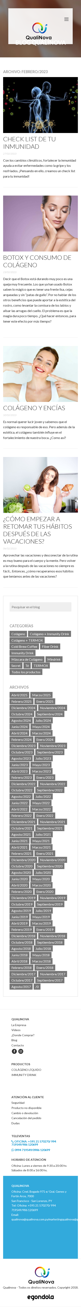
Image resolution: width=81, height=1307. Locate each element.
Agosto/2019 (21, 911)
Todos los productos (25, 672)
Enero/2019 (44, 929)
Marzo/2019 (41, 923)
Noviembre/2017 (52, 974)
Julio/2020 (43, 872)
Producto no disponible (26, 1108)
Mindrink (54, 659)
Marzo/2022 (41, 809)
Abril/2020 (19, 885)
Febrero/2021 (21, 853)
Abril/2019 (19, 923)
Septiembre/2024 (50, 714)
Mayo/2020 (41, 879)
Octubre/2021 (21, 828)
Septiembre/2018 (50, 942)
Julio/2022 (43, 796)
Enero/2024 (44, 739)
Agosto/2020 (21, 872)
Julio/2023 (43, 758)
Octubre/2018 (21, 942)
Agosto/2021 (21, 834)
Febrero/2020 (21, 891)
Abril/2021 (19, 847)
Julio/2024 (43, 720)
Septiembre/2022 (50, 790)
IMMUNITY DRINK (23, 1075)
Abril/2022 (19, 809)
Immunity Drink (22, 653)
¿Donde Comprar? (22, 1035)
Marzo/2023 (41, 771)
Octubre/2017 (21, 980)
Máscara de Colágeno (27, 659)
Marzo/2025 (41, 695)
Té (27, 665)
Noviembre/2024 (52, 708)
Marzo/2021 (41, 847)
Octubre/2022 (21, 790)
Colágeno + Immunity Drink (49, 634)
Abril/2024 (19, 733)
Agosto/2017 (21, 987)
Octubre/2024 (21, 714)
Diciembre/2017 (23, 974)
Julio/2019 (43, 911)
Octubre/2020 (21, 866)
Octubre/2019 (21, 904)
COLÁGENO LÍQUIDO (26, 1069)
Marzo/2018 (41, 961)
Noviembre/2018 (52, 936)
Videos (16, 1030)
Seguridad (18, 1102)
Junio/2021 (19, 841)
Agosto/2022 (21, 796)
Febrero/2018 (21, 968)
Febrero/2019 (21, 929)
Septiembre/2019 (50, 904)
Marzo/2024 (41, 733)
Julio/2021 (43, 834)
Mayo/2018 (41, 955)
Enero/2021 (44, 853)
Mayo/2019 (41, 917)
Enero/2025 (44, 701)
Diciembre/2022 (23, 784)
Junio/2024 (19, 727)
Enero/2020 (44, 891)
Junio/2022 (19, 803)
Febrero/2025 (21, 701)
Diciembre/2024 (23, 708)
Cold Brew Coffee (24, 646)
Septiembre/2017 (50, 980)
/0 (37, 987)
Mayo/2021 (41, 841)
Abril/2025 (19, 695)
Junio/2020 (19, 879)
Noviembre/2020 (52, 860)
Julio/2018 (43, 948)
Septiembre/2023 (50, 752)
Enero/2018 (44, 968)
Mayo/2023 (41, 765)
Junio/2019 (19, 917)
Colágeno (18, 634)
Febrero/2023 (21, 777)
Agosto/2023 (21, 758)
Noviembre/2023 (52, 746)
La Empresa (18, 1025)
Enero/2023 (44, 777)
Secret (16, 665)
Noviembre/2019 (52, 898)
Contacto (17, 1045)
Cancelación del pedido (26, 1118)
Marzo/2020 (41, 885)
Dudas (15, 1123)
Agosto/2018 (21, 948)
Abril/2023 (19, 771)
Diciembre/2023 (23, 746)
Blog (14, 1040)
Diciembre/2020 (23, 860)
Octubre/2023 (21, 752)
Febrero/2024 (21, 739)
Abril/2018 (19, 961)
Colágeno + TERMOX (27, 640)
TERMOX (41, 665)
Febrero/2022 (21, 815)
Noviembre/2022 (52, 784)
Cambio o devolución (24, 1113)
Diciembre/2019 (23, 898)
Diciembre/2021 (23, 822)
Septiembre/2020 (50, 866)
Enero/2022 (44, 815)
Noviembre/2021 (52, 822)
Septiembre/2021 (50, 828)
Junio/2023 (19, 765)
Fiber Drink (50, 646)
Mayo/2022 (41, 803)
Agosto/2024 (21, 720)
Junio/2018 (19, 955)
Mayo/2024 (41, 727)
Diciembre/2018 (23, 936)
